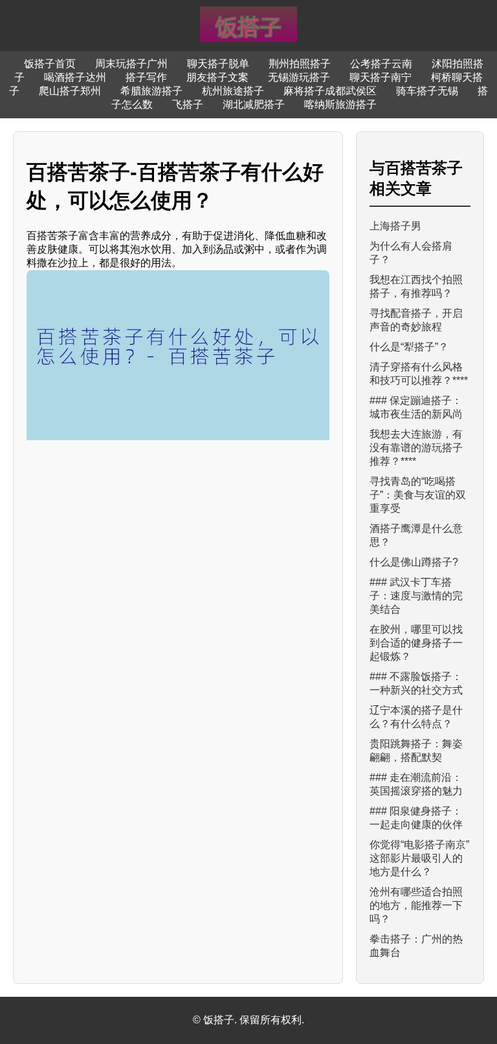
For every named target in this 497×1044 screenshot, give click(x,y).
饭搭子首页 (50, 63)
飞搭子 (187, 104)
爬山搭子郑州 (70, 90)
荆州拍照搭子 (300, 63)
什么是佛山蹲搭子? (414, 562)
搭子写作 (146, 77)
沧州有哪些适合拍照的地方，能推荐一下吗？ (416, 905)
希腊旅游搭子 (151, 90)
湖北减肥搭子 (254, 104)
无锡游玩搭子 (299, 77)
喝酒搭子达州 (75, 77)
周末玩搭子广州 (131, 63)
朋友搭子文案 (217, 77)
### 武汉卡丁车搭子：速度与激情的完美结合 (416, 596)
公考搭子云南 (381, 63)
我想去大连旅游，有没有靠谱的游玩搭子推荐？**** (416, 448)
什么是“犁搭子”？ (409, 346)
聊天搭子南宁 (380, 77)
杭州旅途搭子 (233, 90)
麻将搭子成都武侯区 (330, 90)
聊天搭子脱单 (218, 63)
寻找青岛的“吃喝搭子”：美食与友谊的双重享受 (418, 495)
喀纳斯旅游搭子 (340, 104)
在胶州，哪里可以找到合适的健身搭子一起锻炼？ (416, 643)
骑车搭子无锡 (427, 90)
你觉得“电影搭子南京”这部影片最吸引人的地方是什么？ (419, 858)
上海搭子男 (395, 225)
